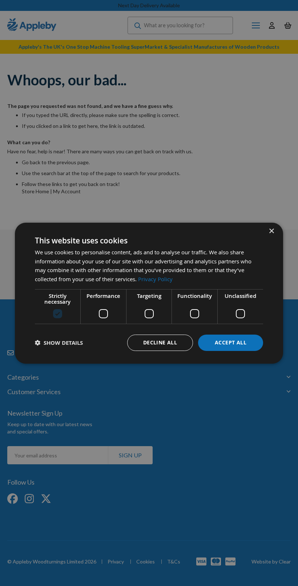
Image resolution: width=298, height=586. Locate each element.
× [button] (271, 231)
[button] (59, 343)
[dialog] (149, 292)
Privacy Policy (155, 279)
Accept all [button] (230, 342)
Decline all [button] (160, 342)
